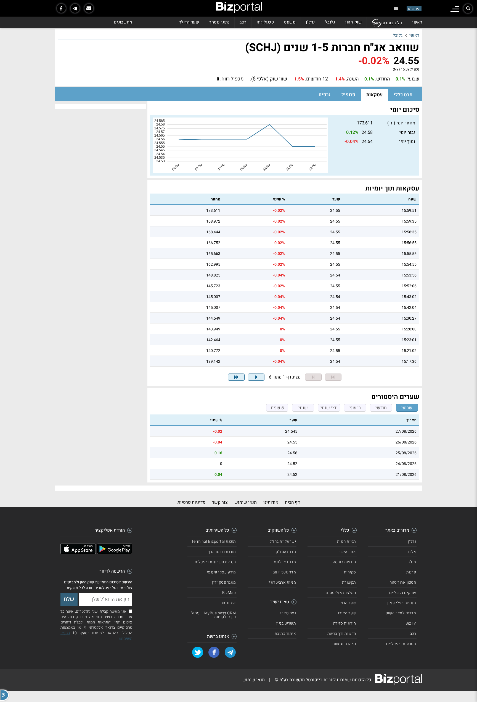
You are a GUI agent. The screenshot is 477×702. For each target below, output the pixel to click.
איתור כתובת (285, 633)
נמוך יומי (407, 141)
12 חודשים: (316, 79)
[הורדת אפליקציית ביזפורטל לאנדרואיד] (114, 552)
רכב (243, 22)
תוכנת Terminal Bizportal (213, 541)
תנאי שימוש (245, 502)
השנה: (352, 79)
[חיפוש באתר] (468, 9)
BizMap (229, 593)
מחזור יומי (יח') (401, 123)
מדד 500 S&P (284, 572)
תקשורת (349, 582)
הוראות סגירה (344, 623)
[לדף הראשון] (333, 377)
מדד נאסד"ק (286, 552)
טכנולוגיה (265, 22)
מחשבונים (123, 22)
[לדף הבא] (256, 377)
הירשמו (414, 8)
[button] (4, 695)
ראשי (417, 22)
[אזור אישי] (396, 8)
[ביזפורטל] (239, 7)
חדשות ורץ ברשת (341, 633)
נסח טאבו (288, 613)
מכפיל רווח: (231, 79)
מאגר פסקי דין (224, 582)
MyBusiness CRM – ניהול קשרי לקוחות (213, 615)
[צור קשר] (89, 8)
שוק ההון (353, 22)
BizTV (411, 623)
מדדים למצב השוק (401, 613)
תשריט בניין (286, 623)
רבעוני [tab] (355, 408)
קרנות (411, 572)
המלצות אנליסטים (341, 593)
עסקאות (374, 94)
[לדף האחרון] (236, 377)
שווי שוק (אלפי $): (268, 79)
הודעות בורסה (344, 562)
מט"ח (411, 562)
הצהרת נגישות (344, 644)
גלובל (330, 22)
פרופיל (348, 94)
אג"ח (412, 552)
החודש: (382, 79)
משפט (290, 22)
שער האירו (347, 613)
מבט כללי (403, 94)
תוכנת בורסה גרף (222, 552)
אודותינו (270, 502)
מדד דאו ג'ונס (285, 562)
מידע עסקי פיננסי (221, 572)
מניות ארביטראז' (282, 582)
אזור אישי (347, 552)
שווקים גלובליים (402, 593)
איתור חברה (226, 603)
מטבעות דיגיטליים (401, 644)
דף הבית (292, 502)
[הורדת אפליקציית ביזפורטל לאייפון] (78, 552)
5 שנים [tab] (277, 408)
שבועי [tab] (406, 408)
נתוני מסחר (219, 22)
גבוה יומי (407, 132)
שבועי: (412, 79)
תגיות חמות (346, 541)
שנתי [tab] (303, 408)
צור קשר (220, 502)
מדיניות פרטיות (191, 502)
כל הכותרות (391, 23)
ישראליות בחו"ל (283, 541)
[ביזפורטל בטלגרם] (75, 8)
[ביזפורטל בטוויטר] (197, 652)
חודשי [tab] (381, 408)
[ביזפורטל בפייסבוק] (61, 8)
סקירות (350, 572)
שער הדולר (189, 22)
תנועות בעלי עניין (401, 603)
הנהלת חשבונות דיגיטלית (215, 562)
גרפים (324, 94)
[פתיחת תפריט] (454, 9)
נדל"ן (310, 22)
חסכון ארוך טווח (402, 582)
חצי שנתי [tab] (329, 408)
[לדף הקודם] (313, 377)
